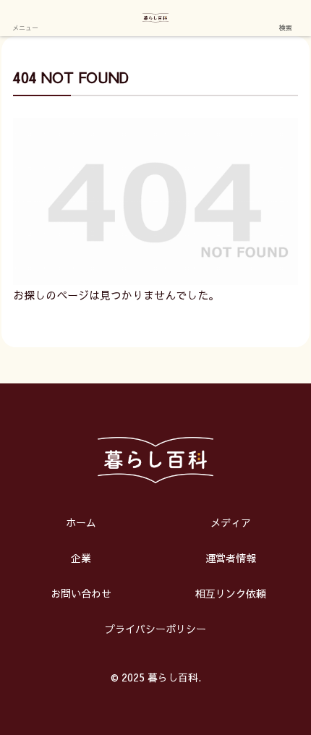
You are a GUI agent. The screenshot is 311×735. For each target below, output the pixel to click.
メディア (230, 522)
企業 (81, 558)
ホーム (81, 522)
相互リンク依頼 (230, 593)
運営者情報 (230, 558)
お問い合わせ (81, 593)
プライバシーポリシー (155, 628)
